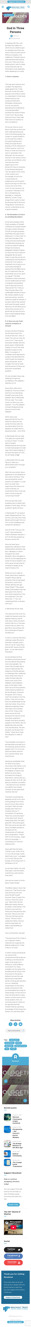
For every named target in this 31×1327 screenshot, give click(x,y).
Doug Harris (9, 1043)
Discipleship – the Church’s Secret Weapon (17, 1133)
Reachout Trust (20, 1046)
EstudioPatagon (15, 1322)
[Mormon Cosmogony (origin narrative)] (7, 1117)
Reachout (15, 1061)
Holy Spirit (9, 1046)
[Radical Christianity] (7, 1153)
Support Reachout (16, 2)
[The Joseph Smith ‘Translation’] (7, 1162)
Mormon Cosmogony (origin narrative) (17, 1120)
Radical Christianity (17, 1155)
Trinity (13, 1049)
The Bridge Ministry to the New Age (18, 1145)
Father (18, 1043)
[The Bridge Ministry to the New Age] (7, 1143)
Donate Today (13, 1204)
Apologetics (9, 15)
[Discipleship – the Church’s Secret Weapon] (7, 1129)
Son (7, 1049)
